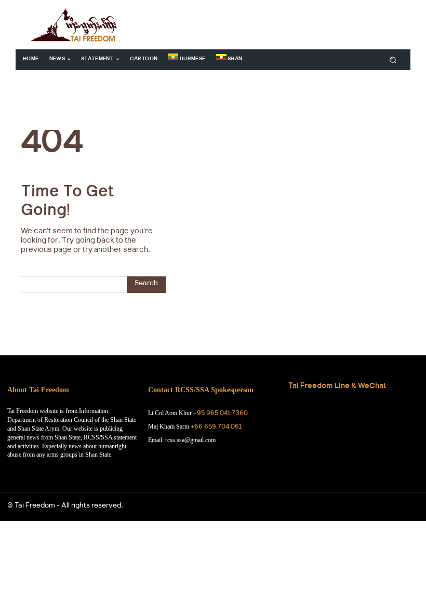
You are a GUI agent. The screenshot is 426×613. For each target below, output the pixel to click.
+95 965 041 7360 (220, 414)
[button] (393, 59)
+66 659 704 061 (216, 427)
